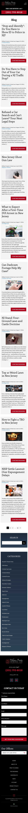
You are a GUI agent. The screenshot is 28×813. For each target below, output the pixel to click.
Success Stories (5, 631)
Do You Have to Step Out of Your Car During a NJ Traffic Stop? (13, 73)
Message (3, 726)
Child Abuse (5, 565)
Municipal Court (6, 620)
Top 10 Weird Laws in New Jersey (13, 374)
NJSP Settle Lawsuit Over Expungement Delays (13, 472)
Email (3, 711)
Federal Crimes (5, 602)
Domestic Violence (6, 587)
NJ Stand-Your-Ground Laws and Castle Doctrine (12, 321)
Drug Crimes (5, 591)
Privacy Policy (14, 786)
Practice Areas (14, 767)
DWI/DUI (4, 594)
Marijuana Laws (5, 613)
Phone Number (5, 718)
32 (17, 528)
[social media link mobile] (11, 680)
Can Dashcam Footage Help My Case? (11, 268)
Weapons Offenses (6, 167)
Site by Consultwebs (14, 805)
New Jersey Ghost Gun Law (12, 158)
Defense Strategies (6, 128)
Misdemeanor (5, 617)
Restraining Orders (6, 624)
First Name (4, 696)
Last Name (4, 703)
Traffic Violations (6, 639)
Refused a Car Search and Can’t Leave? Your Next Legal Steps (12, 116)
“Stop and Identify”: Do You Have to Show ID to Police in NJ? (13, 30)
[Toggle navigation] (25, 3)
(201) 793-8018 (14, 670)
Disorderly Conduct (6, 583)
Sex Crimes (4, 628)
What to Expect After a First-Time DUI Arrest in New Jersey (12, 211)
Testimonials (14, 771)
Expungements (5, 482)
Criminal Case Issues (6, 85)
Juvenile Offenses (6, 606)
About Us (14, 764)
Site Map (14, 782)
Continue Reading (18, 60)
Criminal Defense (6, 42)
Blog (14, 778)
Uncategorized (5, 223)
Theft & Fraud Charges (7, 635)
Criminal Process (6, 576)
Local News (4, 609)
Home (14, 760)
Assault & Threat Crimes (7, 561)
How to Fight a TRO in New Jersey (13, 421)
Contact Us (14, 789)
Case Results (14, 775)
